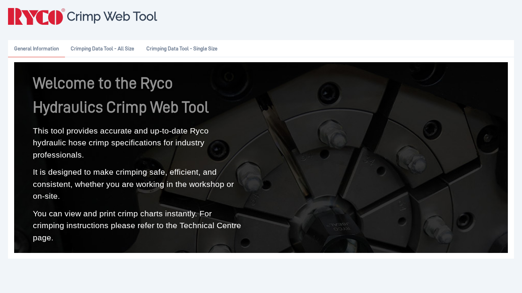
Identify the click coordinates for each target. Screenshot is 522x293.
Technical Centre (210, 225)
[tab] (36, 49)
